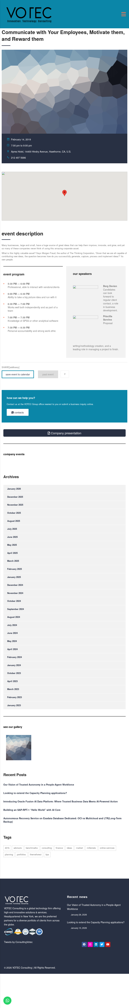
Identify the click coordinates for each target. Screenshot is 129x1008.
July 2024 (12, 625)
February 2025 (14, 568)
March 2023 (13, 689)
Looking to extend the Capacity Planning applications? (35, 793)
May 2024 (12, 641)
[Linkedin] (96, 944)
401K (7, 847)
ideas (69, 847)
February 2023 (14, 697)
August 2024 (13, 617)
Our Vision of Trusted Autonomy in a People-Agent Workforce (38, 784)
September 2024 (15, 609)
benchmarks (32, 847)
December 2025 (15, 496)
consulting (47, 847)
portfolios (21, 854)
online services (107, 847)
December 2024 (15, 584)
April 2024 (12, 649)
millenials (91, 847)
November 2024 (15, 593)
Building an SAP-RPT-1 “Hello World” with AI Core (31, 809)
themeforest (35, 854)
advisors (18, 847)
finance (59, 847)
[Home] (29, 13)
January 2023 (14, 705)
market (79, 847)
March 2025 (13, 560)
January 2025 (14, 577)
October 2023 (14, 673)
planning (9, 854)
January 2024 (14, 665)
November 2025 (15, 504)
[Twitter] (101, 944)
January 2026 (14, 488)
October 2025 (14, 512)
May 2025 (12, 544)
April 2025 (12, 552)
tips (47, 854)
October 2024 (14, 601)
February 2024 (14, 657)
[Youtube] (107, 944)
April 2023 (12, 681)
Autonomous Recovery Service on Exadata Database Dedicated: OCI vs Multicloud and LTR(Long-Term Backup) (62, 820)
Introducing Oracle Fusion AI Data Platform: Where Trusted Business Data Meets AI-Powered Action (60, 801)
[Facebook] (84, 944)
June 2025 (12, 536)
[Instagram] (90, 944)
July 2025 (12, 528)
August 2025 (13, 520)
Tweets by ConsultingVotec (18, 942)
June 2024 (12, 633)
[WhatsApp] (7, 1001)
